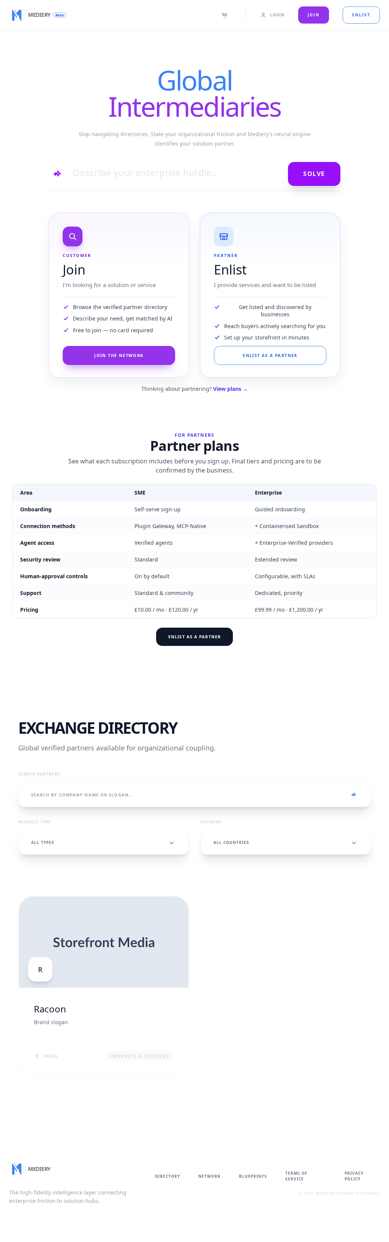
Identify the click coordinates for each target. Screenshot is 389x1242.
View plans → (230, 388)
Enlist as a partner (194, 636)
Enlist (361, 14)
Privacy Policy (354, 1176)
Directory (167, 1176)
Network (209, 1176)
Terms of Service (296, 1176)
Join (313, 14)
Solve (314, 174)
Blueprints (253, 1176)
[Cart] (225, 15)
